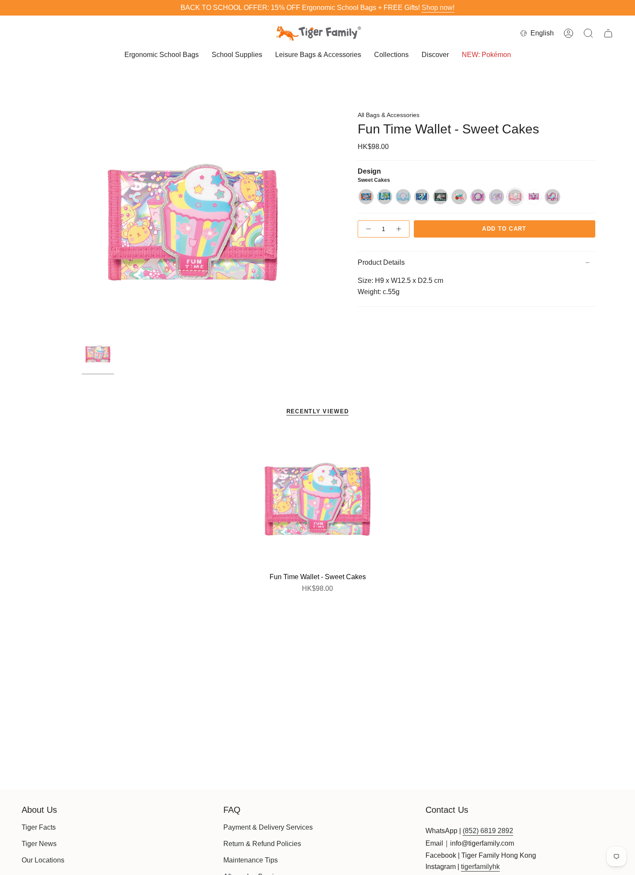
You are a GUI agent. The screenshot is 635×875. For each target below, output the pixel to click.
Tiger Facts (39, 827)
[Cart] (608, 33)
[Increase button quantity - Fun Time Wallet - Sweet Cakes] (399, 229)
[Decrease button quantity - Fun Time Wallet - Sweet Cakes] (368, 229)
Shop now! (438, 7)
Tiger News (39, 843)
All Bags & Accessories (388, 114)
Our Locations (43, 860)
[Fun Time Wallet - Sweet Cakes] (318, 499)
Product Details (381, 262)
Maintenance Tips (250, 860)
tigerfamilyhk (480, 866)
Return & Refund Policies (262, 843)
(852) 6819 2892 (488, 830)
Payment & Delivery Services (268, 827)
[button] (161, 55)
